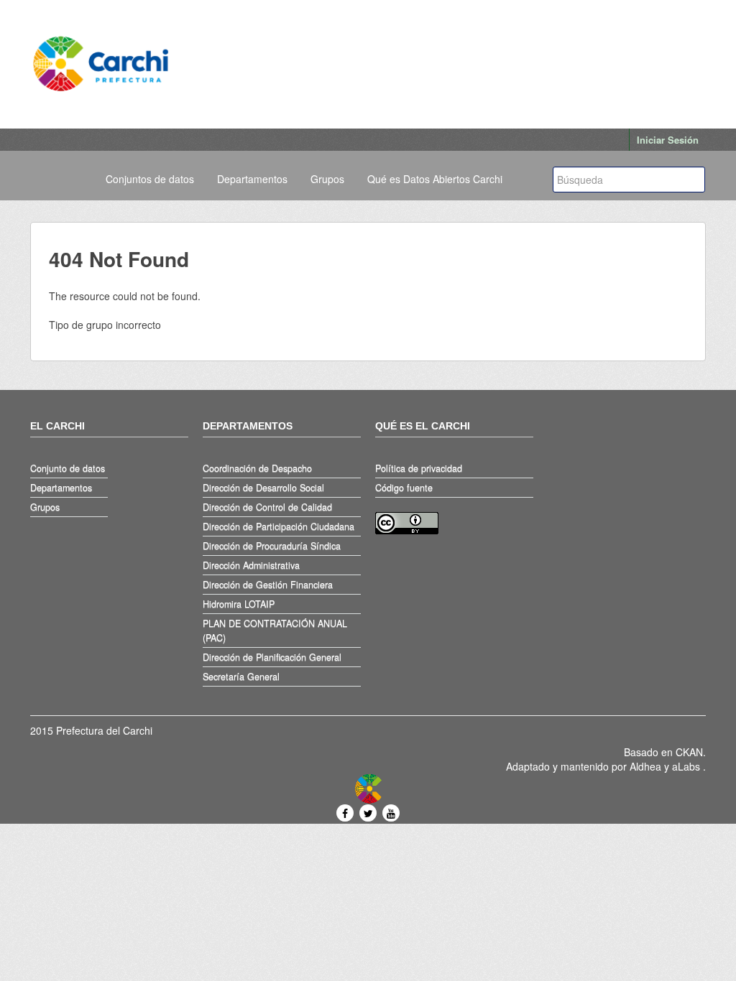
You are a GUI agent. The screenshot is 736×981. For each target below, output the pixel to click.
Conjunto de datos (67, 468)
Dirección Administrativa (251, 565)
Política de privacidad (418, 468)
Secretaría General (241, 676)
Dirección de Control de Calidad (267, 507)
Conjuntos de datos (150, 179)
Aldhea (645, 766)
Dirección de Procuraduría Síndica (272, 545)
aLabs (687, 766)
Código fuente (404, 487)
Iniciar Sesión (668, 140)
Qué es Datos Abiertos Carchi (434, 179)
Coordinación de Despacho (257, 468)
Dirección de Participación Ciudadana (278, 526)
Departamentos (252, 179)
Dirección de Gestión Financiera (268, 584)
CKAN (689, 752)
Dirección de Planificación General (272, 657)
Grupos (327, 179)
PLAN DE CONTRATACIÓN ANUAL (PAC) (275, 630)
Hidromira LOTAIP (239, 604)
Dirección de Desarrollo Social (263, 487)
